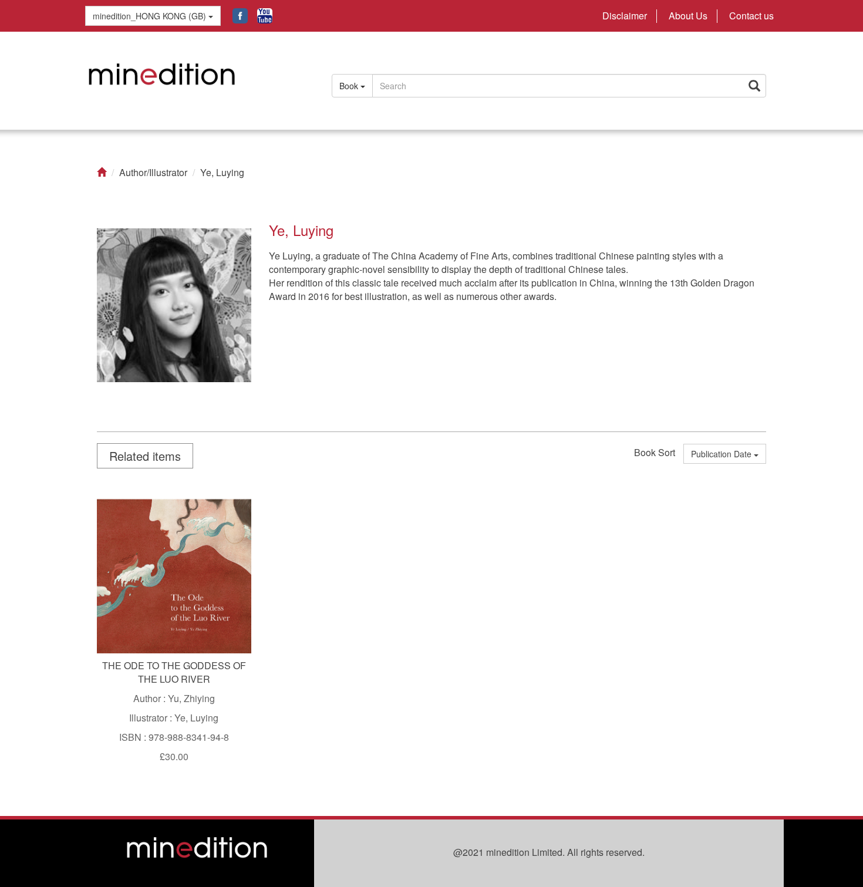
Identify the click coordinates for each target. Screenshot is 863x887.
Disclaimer (624, 15)
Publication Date (722, 454)
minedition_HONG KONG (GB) (150, 16)
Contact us (751, 15)
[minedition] (196, 80)
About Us (688, 15)
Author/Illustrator (153, 172)
